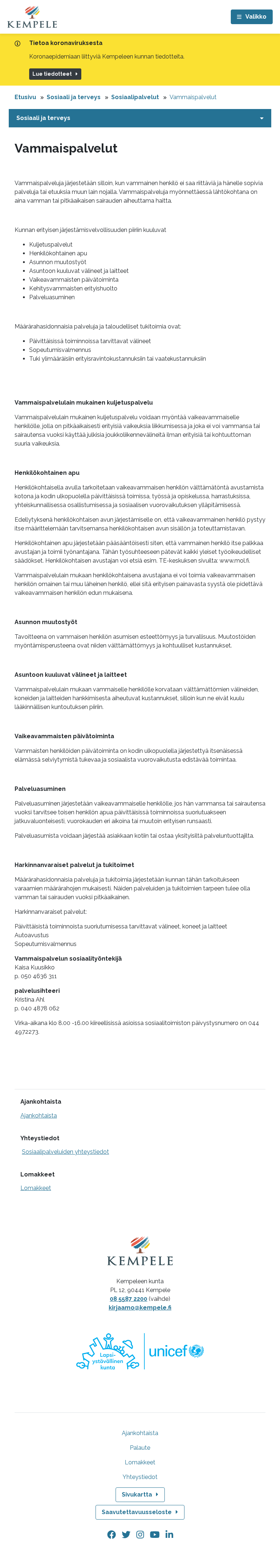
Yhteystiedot (140, 1476)
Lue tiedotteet (52, 74)
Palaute (140, 1447)
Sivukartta (137, 1494)
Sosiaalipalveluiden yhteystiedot (65, 1151)
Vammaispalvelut (193, 97)
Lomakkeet (35, 1188)
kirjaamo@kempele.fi (140, 1307)
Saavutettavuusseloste (137, 1512)
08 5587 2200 (128, 1298)
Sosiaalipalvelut (135, 97)
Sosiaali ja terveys (74, 97)
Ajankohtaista (38, 1115)
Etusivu (25, 97)
